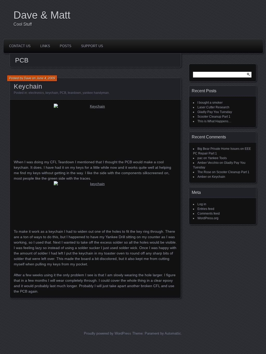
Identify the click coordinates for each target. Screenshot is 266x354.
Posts (65, 46)
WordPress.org (207, 218)
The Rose (204, 172)
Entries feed (205, 209)
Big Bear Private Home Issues (218, 149)
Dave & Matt (42, 15)
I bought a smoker (210, 102)
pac (200, 158)
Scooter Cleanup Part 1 (213, 116)
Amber (202, 177)
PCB (63, 93)
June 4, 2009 (46, 78)
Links (45, 46)
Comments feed (208, 213)
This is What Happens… (214, 121)
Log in (201, 204)
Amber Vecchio (208, 163)
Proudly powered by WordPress (107, 333)
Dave (27, 78)
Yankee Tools (217, 158)
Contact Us (20, 46)
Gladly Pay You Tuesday (214, 112)
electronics (36, 93)
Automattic (173, 333)
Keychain (28, 86)
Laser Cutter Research (213, 107)
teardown (74, 93)
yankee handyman (96, 93)
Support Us (92, 46)
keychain (51, 93)
